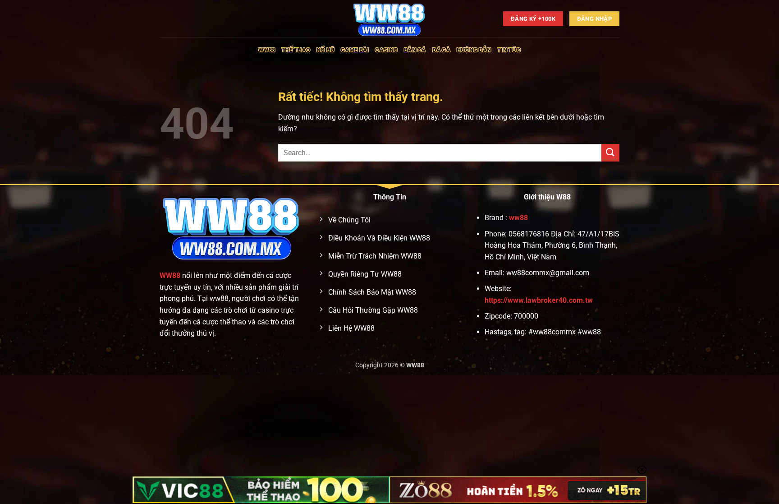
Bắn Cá (415, 49)
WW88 (266, 49)
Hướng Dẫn (474, 49)
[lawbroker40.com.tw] (389, 18)
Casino (386, 49)
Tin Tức (509, 49)
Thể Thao (295, 49)
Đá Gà (441, 49)
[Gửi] (610, 153)
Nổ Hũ (325, 49)
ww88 (518, 217)
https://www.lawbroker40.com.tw (539, 300)
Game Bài (355, 49)
